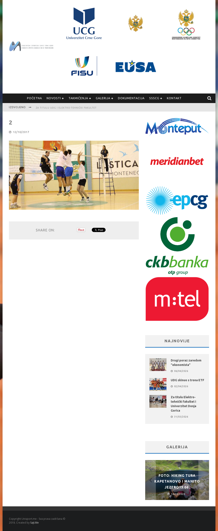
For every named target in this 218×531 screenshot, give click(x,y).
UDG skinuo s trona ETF (187, 380)
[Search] (209, 98)
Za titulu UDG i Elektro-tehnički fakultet (66, 107)
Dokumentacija (131, 98)
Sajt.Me (34, 522)
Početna (34, 98)
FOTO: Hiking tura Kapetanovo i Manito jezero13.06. (177, 481)
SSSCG (154, 98)
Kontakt (174, 98)
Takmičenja (78, 98)
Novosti (54, 98)
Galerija (103, 98)
